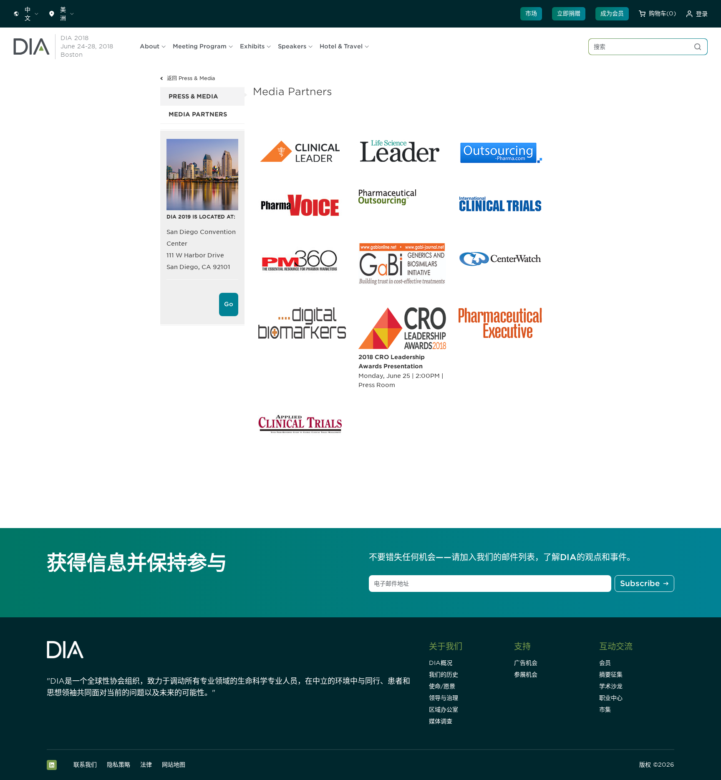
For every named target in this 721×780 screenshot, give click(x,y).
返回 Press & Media (191, 78)
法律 (146, 764)
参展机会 (525, 674)
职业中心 (611, 697)
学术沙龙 (611, 686)
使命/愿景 (442, 686)
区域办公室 (443, 709)
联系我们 (85, 764)
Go (228, 304)
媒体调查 (440, 721)
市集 (605, 709)
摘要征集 (611, 674)
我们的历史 (443, 674)
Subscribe (640, 583)
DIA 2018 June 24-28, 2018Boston (87, 46)
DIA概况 (440, 662)
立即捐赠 (568, 13)
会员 (605, 662)
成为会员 (612, 13)
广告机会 (525, 662)
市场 (531, 13)
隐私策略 (118, 764)
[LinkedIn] (52, 765)
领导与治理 (443, 697)
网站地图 (173, 764)
